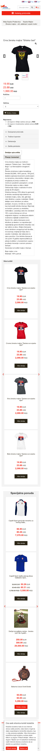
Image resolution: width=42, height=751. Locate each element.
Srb (25, 1)
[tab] (21, 131)
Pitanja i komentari (12, 157)
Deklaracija (12, 141)
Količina (6, 94)
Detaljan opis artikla (12, 152)
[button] (2, 373)
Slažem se (23, 748)
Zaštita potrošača (14, 146)
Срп (38, 1)
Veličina (6, 103)
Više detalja (21, 310)
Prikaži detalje (11, 748)
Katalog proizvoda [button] (22, 13)
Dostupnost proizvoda (15, 132)
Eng (31, 1)
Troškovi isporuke (14, 136)
